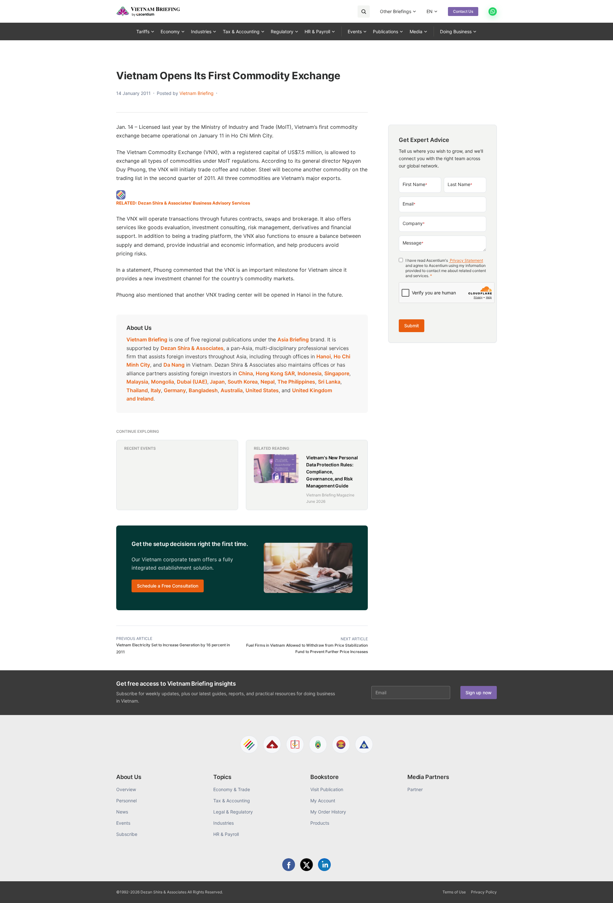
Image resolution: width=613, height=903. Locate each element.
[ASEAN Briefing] (341, 744)
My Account (322, 800)
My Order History (328, 811)
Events (355, 31)
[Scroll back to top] (598, 891)
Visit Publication (326, 789)
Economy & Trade (231, 789)
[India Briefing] (318, 744)
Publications (385, 31)
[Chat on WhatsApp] (492, 11)
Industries (201, 31)
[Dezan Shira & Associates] (249, 744)
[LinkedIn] (324, 864)
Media (416, 31)
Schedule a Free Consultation (167, 585)
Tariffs (142, 31)
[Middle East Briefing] (364, 744)
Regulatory (282, 31)
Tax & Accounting (241, 31)
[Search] (364, 11)
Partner (415, 789)
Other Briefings (395, 11)
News (122, 811)
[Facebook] (288, 864)
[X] (306, 864)
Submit (411, 325)
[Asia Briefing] (272, 744)
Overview (126, 789)
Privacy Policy (484, 892)
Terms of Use (454, 892)
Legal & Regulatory (233, 811)
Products (319, 823)
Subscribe (126, 834)
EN (430, 11)
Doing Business (456, 31)
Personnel (126, 800)
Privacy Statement (466, 260)
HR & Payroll (317, 31)
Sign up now (478, 692)
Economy (170, 31)
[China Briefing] (295, 744)
